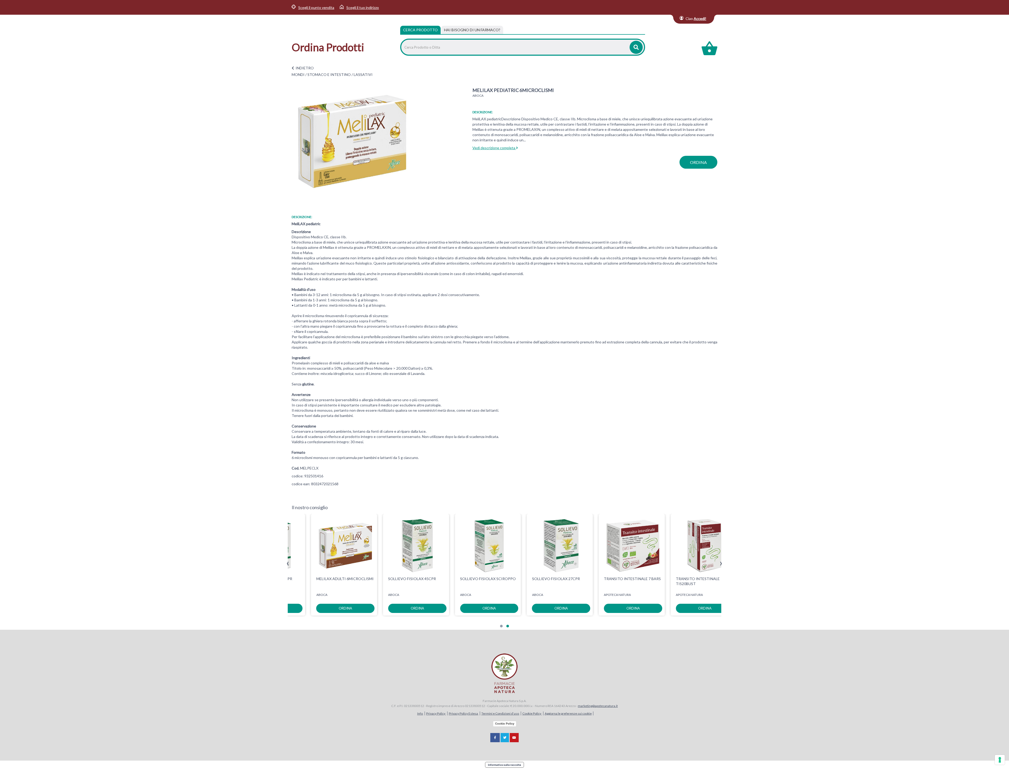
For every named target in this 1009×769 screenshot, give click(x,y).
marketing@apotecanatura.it (598, 706)
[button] (501, 626)
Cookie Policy (532, 713)
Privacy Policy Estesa (463, 713)
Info (420, 713)
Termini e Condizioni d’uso (500, 713)
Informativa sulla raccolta (504, 764)
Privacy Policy (436, 713)
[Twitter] (505, 737)
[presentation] (287, 563)
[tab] (472, 30)
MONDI (298, 74)
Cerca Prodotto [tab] (420, 30)
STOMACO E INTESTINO (329, 74)
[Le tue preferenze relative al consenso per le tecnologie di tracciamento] (1000, 760)
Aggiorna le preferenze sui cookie (568, 713)
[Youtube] (514, 737)
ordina (698, 162)
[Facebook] (495, 737)
